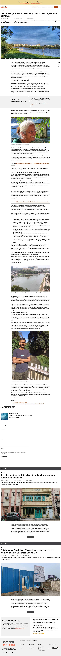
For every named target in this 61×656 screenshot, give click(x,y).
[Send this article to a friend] (59, 62)
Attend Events (31, 646)
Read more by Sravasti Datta (14, 417)
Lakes (13, 407)
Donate (56, 7)
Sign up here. (34, 640)
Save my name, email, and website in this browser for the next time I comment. (14, 453)
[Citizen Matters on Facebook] (6, 652)
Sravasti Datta (5, 18)
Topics (39, 7)
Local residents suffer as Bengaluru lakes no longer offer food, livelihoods (28, 403)
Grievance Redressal (41, 650)
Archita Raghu (5, 480)
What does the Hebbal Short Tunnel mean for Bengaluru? (30, 3)
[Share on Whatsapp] (59, 66)
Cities (34, 7)
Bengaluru (3, 10)
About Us (21, 645)
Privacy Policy (40, 645)
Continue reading (30, 612)
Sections (44, 7)
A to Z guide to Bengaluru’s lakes (20, 402)
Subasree (4, 555)
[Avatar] (4, 416)
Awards (21, 647)
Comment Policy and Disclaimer (41, 649)
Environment (30, 18)
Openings (21, 648)
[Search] (59, 7)
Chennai (2, 472)
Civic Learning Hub (32, 647)
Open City (30, 648)
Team (21, 646)
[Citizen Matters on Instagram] (3, 652)
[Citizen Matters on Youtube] (12, 652)
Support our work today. (20, 628)
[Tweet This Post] (59, 64)
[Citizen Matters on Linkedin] (9, 652)
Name (2, 439)
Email (2, 444)
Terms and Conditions (42, 646)
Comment (3, 429)
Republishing (40, 647)
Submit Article (50, 7)
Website (2, 448)
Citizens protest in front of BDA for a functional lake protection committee (32, 201)
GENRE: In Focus (8, 407)
